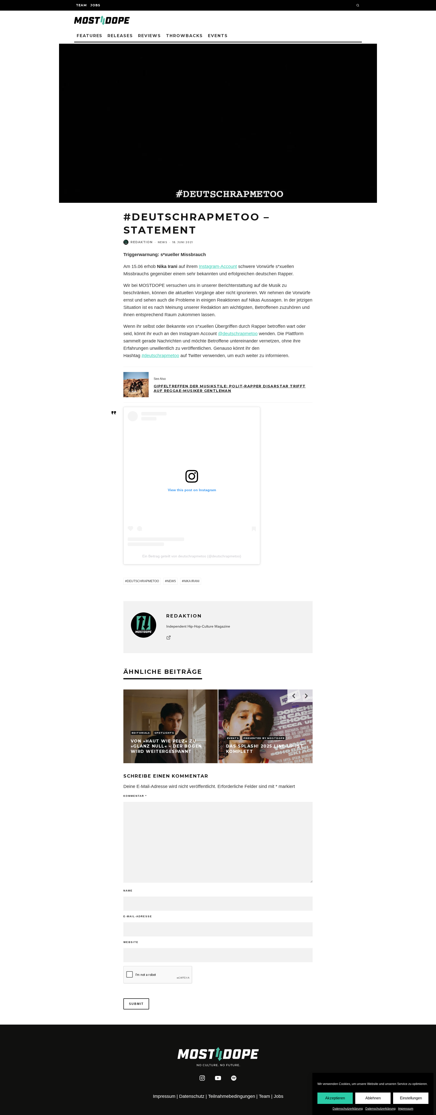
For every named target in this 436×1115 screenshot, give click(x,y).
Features (89, 35)
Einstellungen (411, 1098)
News (162, 242)
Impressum (405, 1108)
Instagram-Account (218, 266)
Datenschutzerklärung (348, 1108)
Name (128, 890)
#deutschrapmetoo (160, 355)
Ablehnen (373, 1098)
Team (81, 5)
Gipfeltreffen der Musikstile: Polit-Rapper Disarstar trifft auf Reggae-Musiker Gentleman (230, 388)
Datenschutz (191, 1096)
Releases (120, 35)
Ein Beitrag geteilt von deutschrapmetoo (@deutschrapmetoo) (191, 556)
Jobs (95, 5)
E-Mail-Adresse (137, 916)
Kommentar (135, 796)
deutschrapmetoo (143, 581)
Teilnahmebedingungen (231, 1096)
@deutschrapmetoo (238, 333)
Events (218, 35)
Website (131, 942)
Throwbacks (184, 35)
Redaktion (141, 242)
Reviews (149, 35)
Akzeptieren (335, 1098)
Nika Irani (191, 581)
